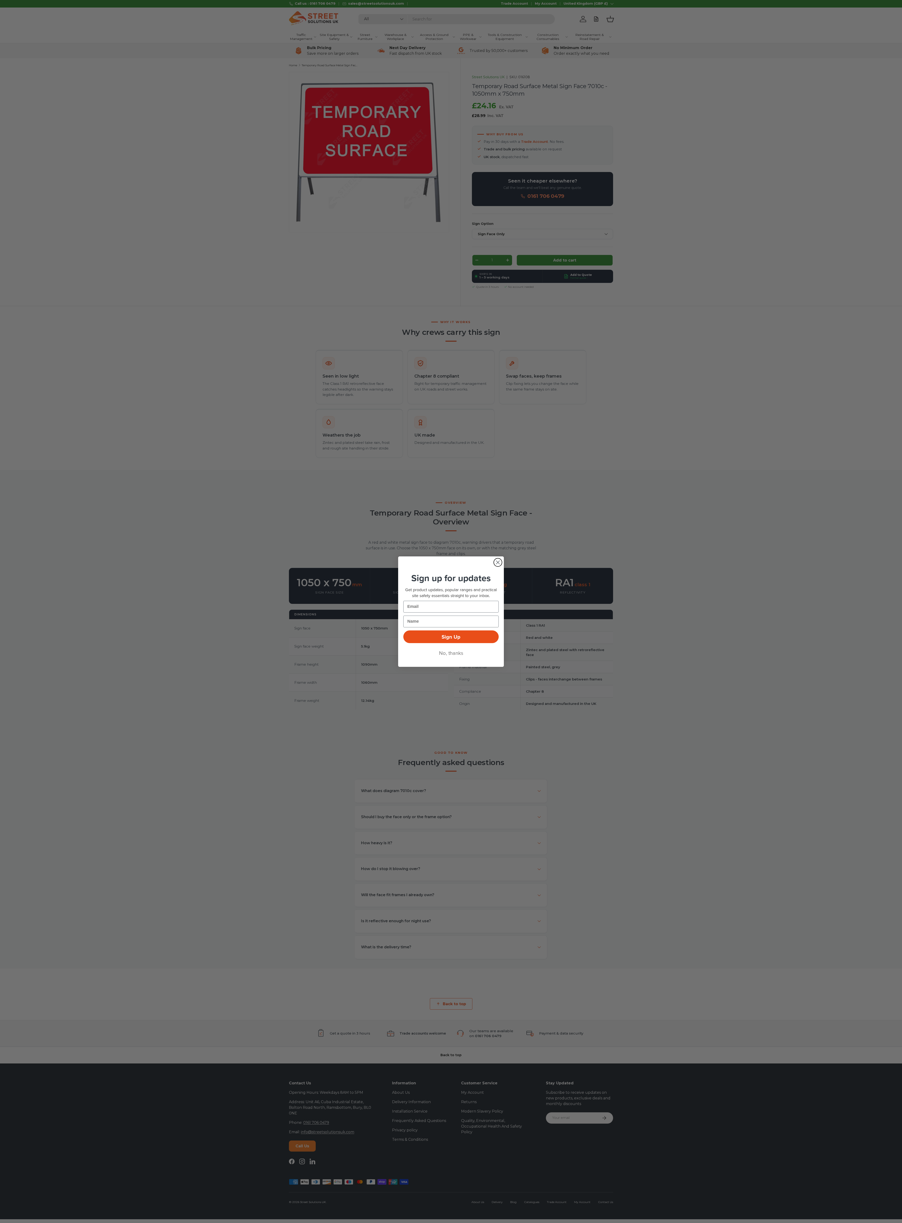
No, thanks (451, 652)
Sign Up (451, 637)
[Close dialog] (498, 562)
